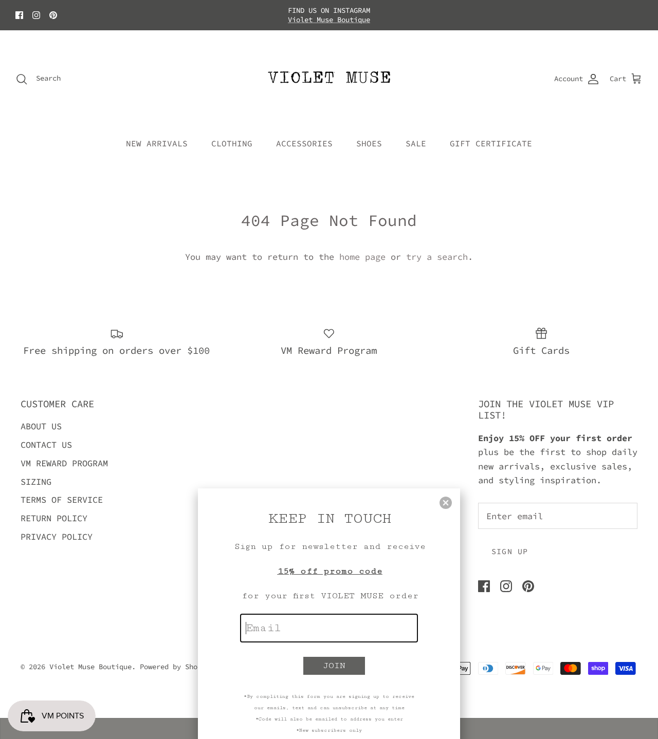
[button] (446, 503)
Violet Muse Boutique (329, 19)
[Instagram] (36, 15)
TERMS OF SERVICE (62, 499)
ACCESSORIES (304, 143)
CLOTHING (231, 143)
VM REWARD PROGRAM (64, 463)
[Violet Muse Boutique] (329, 79)
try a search (437, 256)
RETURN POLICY (54, 518)
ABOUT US (41, 426)
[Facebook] (19, 15)
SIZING (36, 481)
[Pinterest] (53, 15)
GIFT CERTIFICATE (491, 143)
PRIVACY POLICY (57, 536)
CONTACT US (46, 444)
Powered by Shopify (177, 666)
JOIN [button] (334, 665)
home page (362, 256)
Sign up (509, 551)
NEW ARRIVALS (157, 143)
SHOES (369, 143)
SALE (416, 143)
